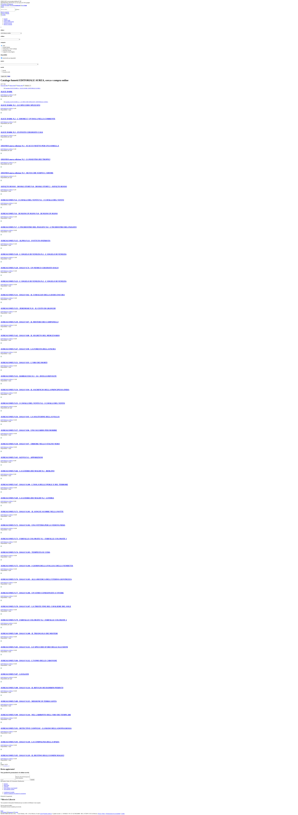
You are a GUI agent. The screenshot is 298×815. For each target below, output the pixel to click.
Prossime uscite (6, 72)
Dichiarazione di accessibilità (113, 813)
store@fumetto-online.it (46, 813)
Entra (2, 811)
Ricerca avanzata (5, 12)
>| (8, 765)
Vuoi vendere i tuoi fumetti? (10, 788)
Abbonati (6, 786)
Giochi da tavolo (8, 23)
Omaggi (6, 783)
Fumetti (5, 19)
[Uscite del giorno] (22, 778)
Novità (4, 70)
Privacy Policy (101, 813)
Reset (8, 76)
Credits (123, 813)
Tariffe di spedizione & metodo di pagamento (15, 793)
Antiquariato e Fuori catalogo (9, 48)
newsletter (7, 5)
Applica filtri (4, 76)
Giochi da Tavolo (6, 50)
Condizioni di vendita (9, 792)
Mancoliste (6, 785)
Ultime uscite (7, 20)
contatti (2, 5)
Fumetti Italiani (6, 47)
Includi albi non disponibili (9, 58)
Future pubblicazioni (9, 21)
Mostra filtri (12, 85)
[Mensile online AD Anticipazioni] (22, 777)
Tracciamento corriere (9, 789)
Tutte (3, 45)
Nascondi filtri (4, 85)
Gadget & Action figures (8, 52)
